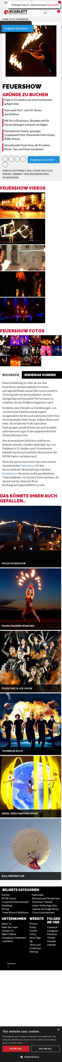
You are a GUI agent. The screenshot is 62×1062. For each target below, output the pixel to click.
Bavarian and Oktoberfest (46, 898)
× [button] (58, 1030)
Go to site (53, 4)
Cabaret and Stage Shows (45, 908)
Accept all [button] (16, 1048)
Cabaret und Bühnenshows (30, 173)
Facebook (52, 927)
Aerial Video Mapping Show (20, 813)
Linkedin (51, 944)
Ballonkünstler (13, 876)
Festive (5, 894)
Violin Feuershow (14, 563)
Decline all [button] (45, 1048)
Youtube (51, 941)
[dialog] (31, 1044)
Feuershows (10, 177)
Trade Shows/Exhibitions (15, 912)
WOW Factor (9, 898)
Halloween (37, 894)
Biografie (10, 375)
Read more (29, 1042)
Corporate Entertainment (15, 901)
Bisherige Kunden (40, 375)
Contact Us (8, 930)
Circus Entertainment (43, 912)
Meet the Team (10, 927)
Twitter (51, 937)
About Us (6, 923)
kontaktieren (10, 473)
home (5, 19)
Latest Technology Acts (44, 905)
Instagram (52, 930)
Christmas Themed (42, 901)
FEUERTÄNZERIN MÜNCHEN (18, 626)
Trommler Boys (12, 751)
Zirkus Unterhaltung (17, 170)
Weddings (7, 905)
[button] (5, 159)
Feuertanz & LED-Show (17, 688)
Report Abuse (9, 934)
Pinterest (52, 934)
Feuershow (22, 19)
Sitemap (33, 951)
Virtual (5, 908)
